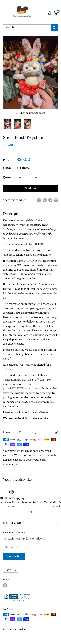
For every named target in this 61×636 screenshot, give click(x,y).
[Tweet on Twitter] (50, 200)
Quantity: (9, 177)
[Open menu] (4, 13)
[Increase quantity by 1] (36, 177)
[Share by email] (56, 200)
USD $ (8, 570)
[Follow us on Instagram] (5, 585)
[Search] (54, 27)
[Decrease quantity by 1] (20, 177)
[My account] (49, 13)
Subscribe (13, 556)
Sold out (30, 188)
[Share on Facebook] (39, 200)
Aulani (8, 145)
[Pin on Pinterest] (45, 200)
